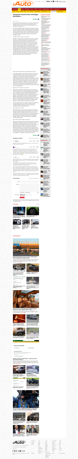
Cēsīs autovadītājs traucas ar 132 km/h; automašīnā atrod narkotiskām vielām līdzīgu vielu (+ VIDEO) (32, 287)
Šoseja (60, 444)
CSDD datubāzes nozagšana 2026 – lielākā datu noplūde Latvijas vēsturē (45, 22)
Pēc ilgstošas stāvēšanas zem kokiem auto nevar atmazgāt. (45, 31)
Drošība (46, 442)
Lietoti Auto (32, 442)
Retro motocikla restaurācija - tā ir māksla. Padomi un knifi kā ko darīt (46, 19)
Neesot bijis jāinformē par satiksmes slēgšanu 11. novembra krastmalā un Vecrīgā (45, 64)
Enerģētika (53, 442)
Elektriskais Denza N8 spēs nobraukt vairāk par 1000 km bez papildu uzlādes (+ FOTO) (19, 375)
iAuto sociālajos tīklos (45, 53)
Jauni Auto (32, 443)
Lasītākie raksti (45, 68)
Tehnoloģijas (54, 440)
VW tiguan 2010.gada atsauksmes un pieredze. (45, 45)
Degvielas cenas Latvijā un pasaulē (45, 17)
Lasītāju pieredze (48, 453)
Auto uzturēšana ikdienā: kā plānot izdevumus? (31, 216)
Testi (52, 445)
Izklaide (39, 444)
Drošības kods (17, 194)
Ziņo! (36, 1)
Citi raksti (15, 204)
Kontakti (43, 1)
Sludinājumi (33, 440)
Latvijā (39, 442)
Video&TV (33, 453)
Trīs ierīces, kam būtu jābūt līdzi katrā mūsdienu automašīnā (18, 337)
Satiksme (46, 446)
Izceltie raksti (16, 235)
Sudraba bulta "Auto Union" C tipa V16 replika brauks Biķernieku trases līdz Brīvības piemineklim (45, 35)
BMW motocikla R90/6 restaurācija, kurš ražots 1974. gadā (45, 28)
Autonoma (32, 444)
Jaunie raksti (44, 140)
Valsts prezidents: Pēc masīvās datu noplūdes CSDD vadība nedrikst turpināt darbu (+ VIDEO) (19, 435)
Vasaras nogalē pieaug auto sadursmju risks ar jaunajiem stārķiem (46, 167)
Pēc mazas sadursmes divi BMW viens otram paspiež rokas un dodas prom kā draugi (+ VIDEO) (32, 324)
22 (21, 16)
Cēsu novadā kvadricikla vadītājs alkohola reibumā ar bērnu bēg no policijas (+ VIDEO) (32, 337)
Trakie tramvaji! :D (45, 57)
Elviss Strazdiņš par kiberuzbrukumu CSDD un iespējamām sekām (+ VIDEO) (31, 375)
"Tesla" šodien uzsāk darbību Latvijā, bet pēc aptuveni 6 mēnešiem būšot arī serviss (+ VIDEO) (18, 274)
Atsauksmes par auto (48, 454)
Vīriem (46, 440)
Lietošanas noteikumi (25, 445)
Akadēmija (46, 445)
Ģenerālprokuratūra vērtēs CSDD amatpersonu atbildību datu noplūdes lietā (19, 422)
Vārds (18, 181)
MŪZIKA (43, 33)
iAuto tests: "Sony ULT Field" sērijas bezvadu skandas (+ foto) (32, 387)
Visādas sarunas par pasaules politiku (45, 38)
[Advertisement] (58, 30)
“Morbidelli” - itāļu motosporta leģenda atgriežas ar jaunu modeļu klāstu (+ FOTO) (25, 227)
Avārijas (46, 443)
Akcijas (53, 453)
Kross (60, 443)
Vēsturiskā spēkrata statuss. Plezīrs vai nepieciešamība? (46, 42)
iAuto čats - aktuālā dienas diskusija (45, 51)
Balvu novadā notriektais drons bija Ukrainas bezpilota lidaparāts (46, 195)
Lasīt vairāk (19, 261)
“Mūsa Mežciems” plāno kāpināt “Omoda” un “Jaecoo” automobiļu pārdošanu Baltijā (19, 216)
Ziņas (39, 440)
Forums (39, 453)
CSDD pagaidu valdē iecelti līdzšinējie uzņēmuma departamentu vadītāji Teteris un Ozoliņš (46, 149)
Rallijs (60, 442)
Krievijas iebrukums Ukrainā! (44, 40)
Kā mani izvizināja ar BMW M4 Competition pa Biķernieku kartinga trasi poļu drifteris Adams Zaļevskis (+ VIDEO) (25, 409)
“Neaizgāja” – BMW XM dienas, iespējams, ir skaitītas (32, 273)
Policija (46, 444)
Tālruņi (53, 443)
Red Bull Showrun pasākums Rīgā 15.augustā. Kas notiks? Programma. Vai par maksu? (46, 48)
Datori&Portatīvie (54, 444)
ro (15, 146)
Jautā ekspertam (62, 453)
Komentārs (17, 184)
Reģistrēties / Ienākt (62, 1)
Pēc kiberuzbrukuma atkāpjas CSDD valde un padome (18, 387)
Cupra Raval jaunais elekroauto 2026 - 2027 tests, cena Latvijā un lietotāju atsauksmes (45, 55)
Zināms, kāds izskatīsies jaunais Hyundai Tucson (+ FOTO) (32, 422)
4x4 (59, 445)
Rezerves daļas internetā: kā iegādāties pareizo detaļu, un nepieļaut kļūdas (16, 227)
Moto (38, 445)
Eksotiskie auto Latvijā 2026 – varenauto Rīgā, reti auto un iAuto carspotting (46, 25)
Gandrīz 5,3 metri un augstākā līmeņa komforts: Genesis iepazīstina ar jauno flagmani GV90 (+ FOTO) (25, 309)
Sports (60, 440)
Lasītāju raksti (47, 457)
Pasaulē (39, 443)
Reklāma (39, 1)
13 (23, 337)
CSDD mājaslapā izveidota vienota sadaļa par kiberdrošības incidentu (19, 287)
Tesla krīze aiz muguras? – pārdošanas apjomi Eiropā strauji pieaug (35, 226)
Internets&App (54, 446)
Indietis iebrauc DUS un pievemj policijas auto (45, 59)
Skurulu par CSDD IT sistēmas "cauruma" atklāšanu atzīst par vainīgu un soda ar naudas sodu (19, 324)
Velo (38, 446)
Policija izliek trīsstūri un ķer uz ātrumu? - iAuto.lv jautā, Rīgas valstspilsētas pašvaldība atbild (25, 257)
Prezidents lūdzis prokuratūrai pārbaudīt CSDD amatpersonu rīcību (31, 435)
